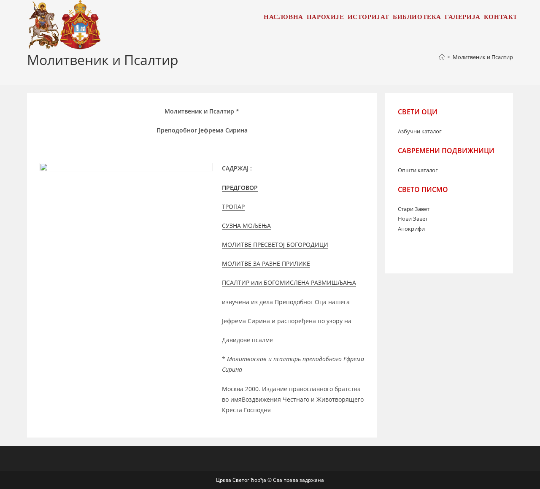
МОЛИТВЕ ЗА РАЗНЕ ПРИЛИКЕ (266, 263)
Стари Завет (413, 209)
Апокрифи (411, 228)
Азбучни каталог (420, 131)
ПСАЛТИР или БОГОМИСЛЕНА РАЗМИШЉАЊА (289, 282)
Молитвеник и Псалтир (483, 57)
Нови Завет (413, 218)
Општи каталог (418, 170)
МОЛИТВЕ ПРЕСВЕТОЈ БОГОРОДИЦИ (275, 244)
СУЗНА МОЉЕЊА (246, 226)
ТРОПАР (233, 207)
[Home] (442, 57)
